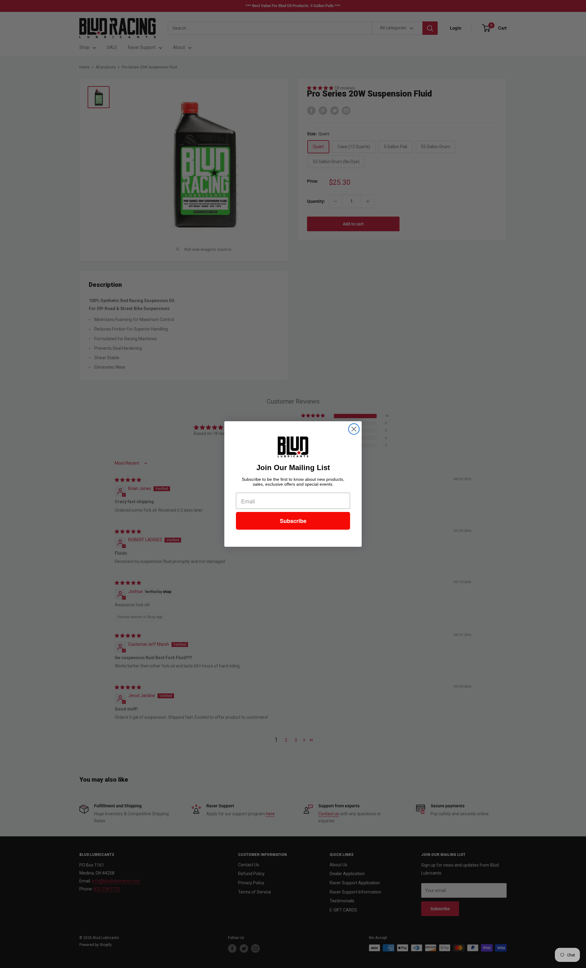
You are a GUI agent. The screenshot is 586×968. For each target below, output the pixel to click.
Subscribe (293, 521)
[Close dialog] (354, 429)
